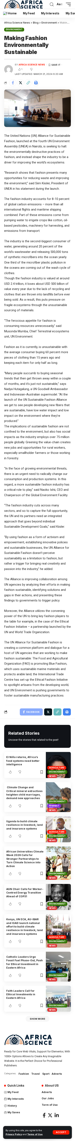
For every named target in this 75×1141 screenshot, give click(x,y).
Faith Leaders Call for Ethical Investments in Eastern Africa (20, 994)
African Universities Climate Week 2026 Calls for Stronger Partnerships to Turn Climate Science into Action (25, 859)
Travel (35, 1073)
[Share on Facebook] (12, 82)
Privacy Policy (14, 1134)
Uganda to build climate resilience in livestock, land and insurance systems (24, 825)
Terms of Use (34, 1134)
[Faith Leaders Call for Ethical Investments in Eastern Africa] (58, 999)
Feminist (54, 805)
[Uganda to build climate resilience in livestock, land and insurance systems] (58, 829)
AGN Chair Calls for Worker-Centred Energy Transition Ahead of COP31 (24, 892)
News (52, 776)
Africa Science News (32, 64)
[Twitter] (50, 1115)
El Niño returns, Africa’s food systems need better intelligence (23, 761)
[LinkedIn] (57, 1115)
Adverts (57, 1073)
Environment (14, 29)
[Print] (35, 82)
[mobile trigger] (67, 4)
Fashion (24, 1073)
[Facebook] (44, 1115)
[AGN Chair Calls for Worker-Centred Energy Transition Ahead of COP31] (58, 897)
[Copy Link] (28, 82)
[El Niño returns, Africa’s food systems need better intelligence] (58, 765)
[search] (52, 4)
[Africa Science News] (23, 4)
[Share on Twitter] (20, 82)
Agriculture (57, 767)
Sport (45, 1073)
